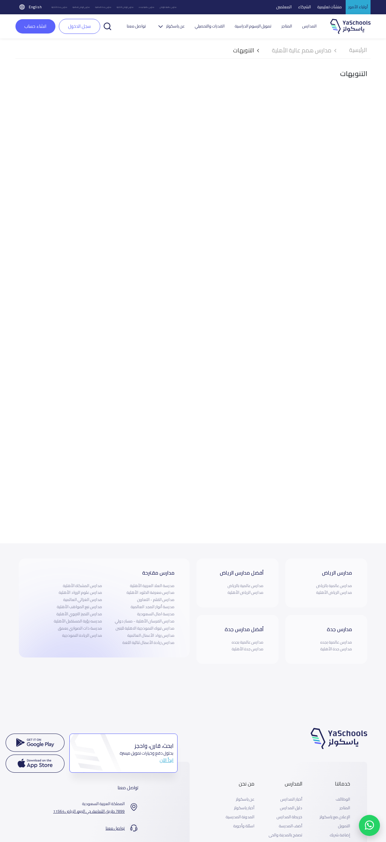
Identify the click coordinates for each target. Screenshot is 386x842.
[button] (107, 25)
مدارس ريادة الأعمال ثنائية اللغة (149, 642)
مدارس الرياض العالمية (81, 7)
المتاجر (287, 26)
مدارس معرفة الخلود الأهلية (151, 592)
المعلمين (284, 7)
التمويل (344, 826)
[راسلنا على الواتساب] (369, 825)
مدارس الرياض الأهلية (124, 7)
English (35, 7)
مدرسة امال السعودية (156, 614)
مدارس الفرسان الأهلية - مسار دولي (145, 621)
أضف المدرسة (290, 826)
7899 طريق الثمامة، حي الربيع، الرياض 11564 (89, 811)
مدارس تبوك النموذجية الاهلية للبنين (145, 628)
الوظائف (343, 799)
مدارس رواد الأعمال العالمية (151, 635)
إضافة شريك (340, 835)
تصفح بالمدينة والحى (285, 835)
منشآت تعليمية (329, 7)
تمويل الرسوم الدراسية (253, 26)
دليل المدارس (291, 808)
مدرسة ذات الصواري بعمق (80, 628)
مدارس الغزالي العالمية (82, 599)
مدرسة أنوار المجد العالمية (153, 606)
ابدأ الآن (166, 760)
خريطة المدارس (289, 817)
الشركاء (304, 7)
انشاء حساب (35, 26)
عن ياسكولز (245, 799)
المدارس (309, 26)
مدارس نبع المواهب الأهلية (79, 606)
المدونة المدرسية (240, 817)
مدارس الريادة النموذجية (82, 635)
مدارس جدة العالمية (103, 7)
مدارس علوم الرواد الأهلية (80, 592)
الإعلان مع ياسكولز (335, 817)
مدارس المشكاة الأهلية (82, 585)
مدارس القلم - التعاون (156, 599)
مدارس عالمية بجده (146, 7)
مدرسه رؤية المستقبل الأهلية (78, 621)
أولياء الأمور (358, 7)
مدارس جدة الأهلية (59, 7)
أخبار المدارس (291, 799)
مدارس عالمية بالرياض (167, 7)
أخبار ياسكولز (244, 808)
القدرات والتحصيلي (210, 26)
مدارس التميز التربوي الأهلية (79, 614)
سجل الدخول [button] (79, 26)
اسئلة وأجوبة (243, 826)
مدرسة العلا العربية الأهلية (152, 585)
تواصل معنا (136, 26)
